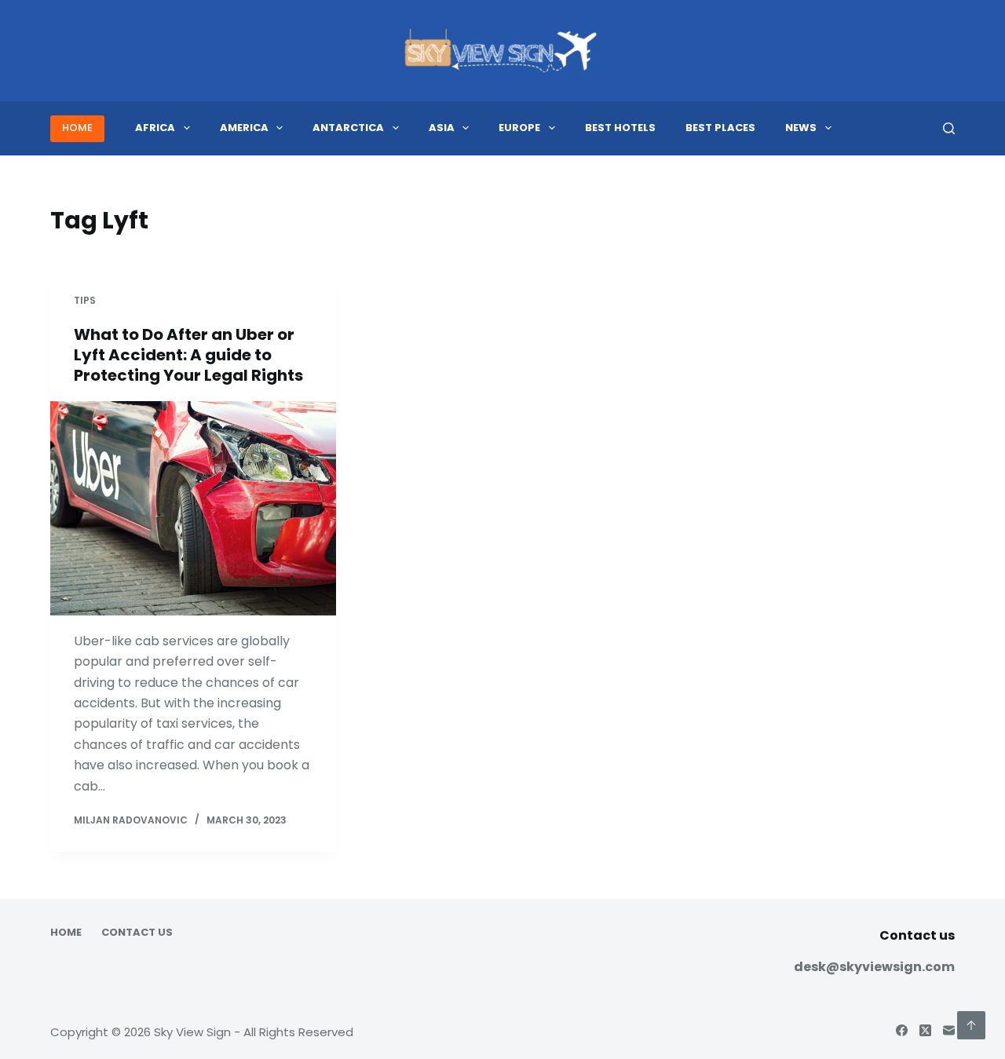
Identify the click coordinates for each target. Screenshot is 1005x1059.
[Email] (949, 1030)
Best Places (720, 127)
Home (66, 933)
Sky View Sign (192, 1032)
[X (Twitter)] (925, 1030)
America (244, 127)
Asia (442, 127)
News (801, 127)
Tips (85, 300)
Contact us (137, 933)
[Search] (949, 128)
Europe (519, 127)
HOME (77, 127)
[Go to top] (971, 1025)
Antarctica (348, 127)
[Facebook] (902, 1030)
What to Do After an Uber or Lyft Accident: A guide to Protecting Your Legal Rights (188, 354)
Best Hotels (620, 127)
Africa (155, 127)
